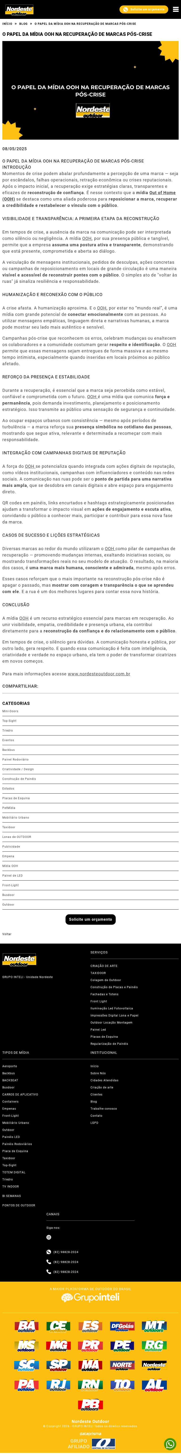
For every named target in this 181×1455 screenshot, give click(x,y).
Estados (8, 788)
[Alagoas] (154, 1385)
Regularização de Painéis (109, 1043)
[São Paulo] (58, 1365)
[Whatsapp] (48, 1252)
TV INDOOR (10, 1186)
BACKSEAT (10, 1080)
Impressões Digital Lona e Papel (114, 1015)
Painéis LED (11, 1137)
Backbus (8, 750)
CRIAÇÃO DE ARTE (104, 966)
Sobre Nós (98, 1073)
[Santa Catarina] (26, 1365)
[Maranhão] (90, 1365)
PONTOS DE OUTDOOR (18, 1205)
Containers (10, 1101)
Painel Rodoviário (15, 759)
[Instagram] (48, 1237)
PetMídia (9, 808)
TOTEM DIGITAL (13, 1172)
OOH (87, 238)
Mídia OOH (10, 866)
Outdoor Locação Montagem (111, 1022)
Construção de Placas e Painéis (114, 987)
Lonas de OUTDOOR (16, 837)
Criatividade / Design (18, 769)
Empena (8, 856)
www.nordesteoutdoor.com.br (99, 673)
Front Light (98, 1001)
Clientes (96, 1094)
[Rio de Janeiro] (58, 1385)
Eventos (8, 740)
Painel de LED (12, 875)
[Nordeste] (154, 1365)
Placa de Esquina (15, 1151)
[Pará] (26, 1385)
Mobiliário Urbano (15, 817)
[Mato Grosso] (154, 1326)
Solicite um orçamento (147, 9)
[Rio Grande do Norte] (90, 1385)
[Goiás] (122, 1326)
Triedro (7, 730)
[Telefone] (48, 1262)
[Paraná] (90, 1346)
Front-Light (10, 885)
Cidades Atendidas (104, 1080)
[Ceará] (58, 1326)
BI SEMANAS (11, 1196)
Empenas (9, 1108)
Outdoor (8, 904)
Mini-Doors (10, 711)
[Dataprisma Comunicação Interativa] (90, 1434)
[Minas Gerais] (58, 1346)
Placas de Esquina (16, 798)
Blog (23, 23)
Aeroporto (9, 1066)
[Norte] (122, 1365)
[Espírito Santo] (90, 1326)
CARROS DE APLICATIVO (20, 1094)
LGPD (94, 1123)
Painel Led (98, 1029)
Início (7, 23)
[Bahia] (26, 1326)
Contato (96, 1115)
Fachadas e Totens (104, 994)
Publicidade (11, 846)
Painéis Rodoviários (17, 1144)
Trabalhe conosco (103, 1108)
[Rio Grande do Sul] (154, 1346)
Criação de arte (101, 1087)
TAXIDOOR (98, 973)
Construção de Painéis (19, 779)
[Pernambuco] (122, 1346)
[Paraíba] (90, 1405)
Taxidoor (8, 827)
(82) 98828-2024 (65, 1252)
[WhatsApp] (170, 1444)
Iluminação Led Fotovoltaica (111, 1008)
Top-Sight (9, 721)
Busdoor (8, 895)
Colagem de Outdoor (105, 980)
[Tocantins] (122, 1385)
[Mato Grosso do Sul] (26, 1346)
